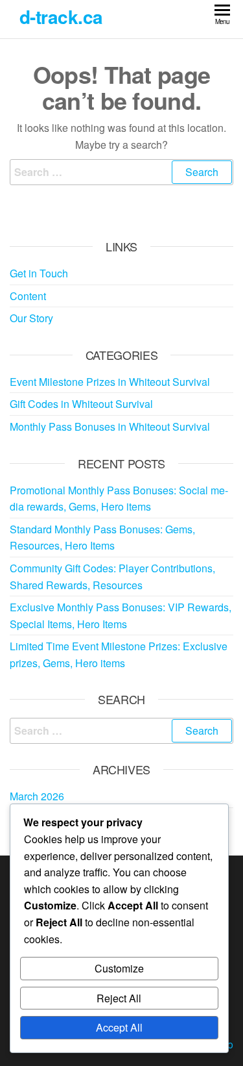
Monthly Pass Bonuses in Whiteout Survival (110, 426)
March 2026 (37, 796)
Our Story (31, 318)
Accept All (119, 1027)
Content (28, 295)
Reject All (119, 998)
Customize (119, 968)
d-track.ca (60, 16)
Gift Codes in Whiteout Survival (81, 403)
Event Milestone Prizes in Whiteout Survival (110, 381)
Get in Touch (39, 273)
